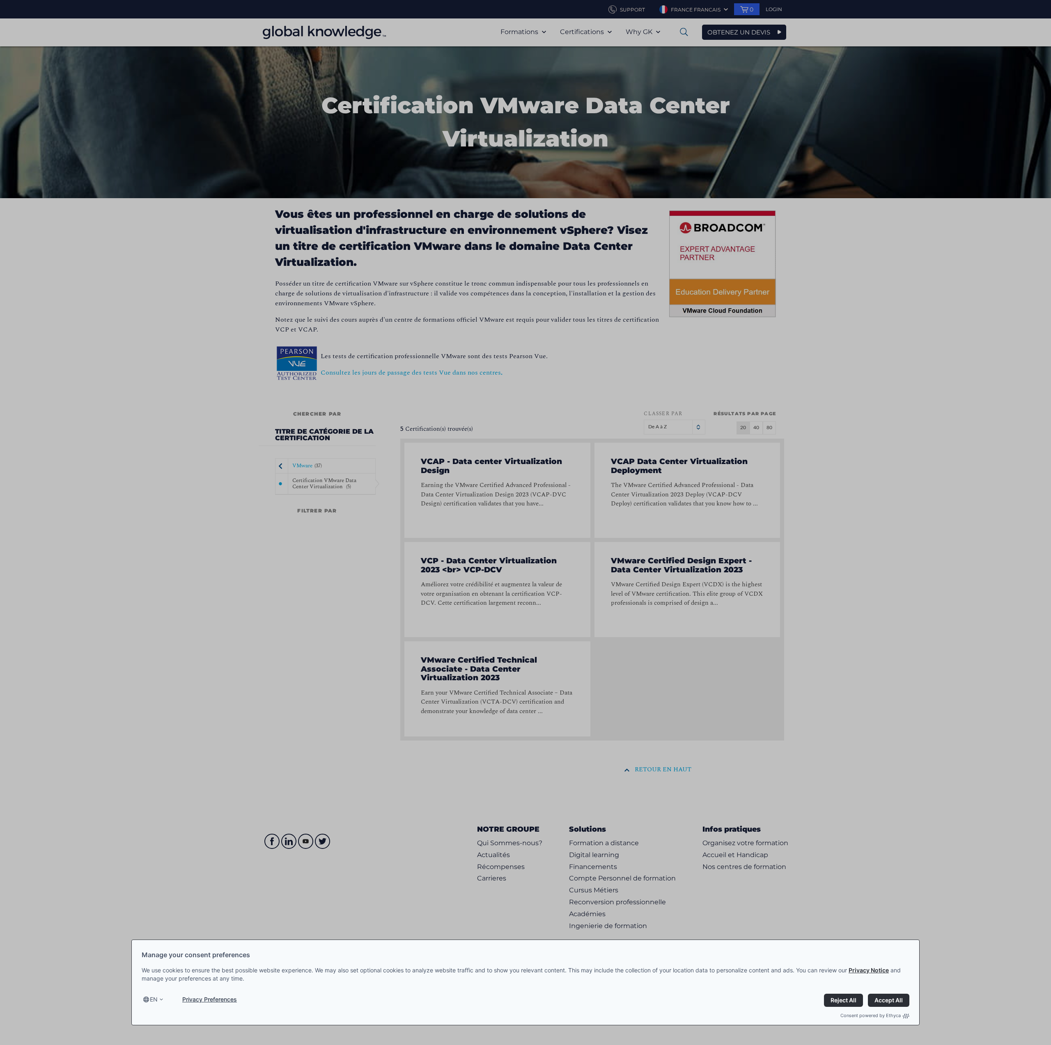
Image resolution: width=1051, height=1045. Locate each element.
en (154, 999)
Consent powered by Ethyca (870, 1015)
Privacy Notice (869, 970)
